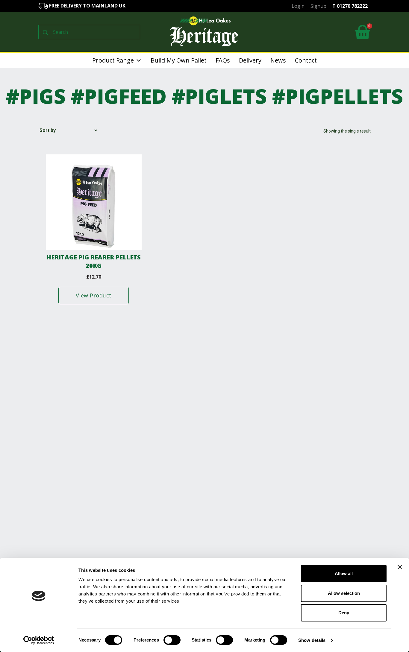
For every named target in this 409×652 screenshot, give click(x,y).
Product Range (113, 60)
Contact (306, 60)
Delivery (250, 60)
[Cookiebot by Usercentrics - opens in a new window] (39, 640)
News (278, 60)
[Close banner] (400, 567)
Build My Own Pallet (179, 60)
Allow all (344, 573)
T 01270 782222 (350, 6)
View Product (94, 295)
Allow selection (344, 593)
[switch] (172, 640)
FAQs (223, 60)
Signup (318, 6)
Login (298, 6)
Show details (311, 640)
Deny (343, 612)
